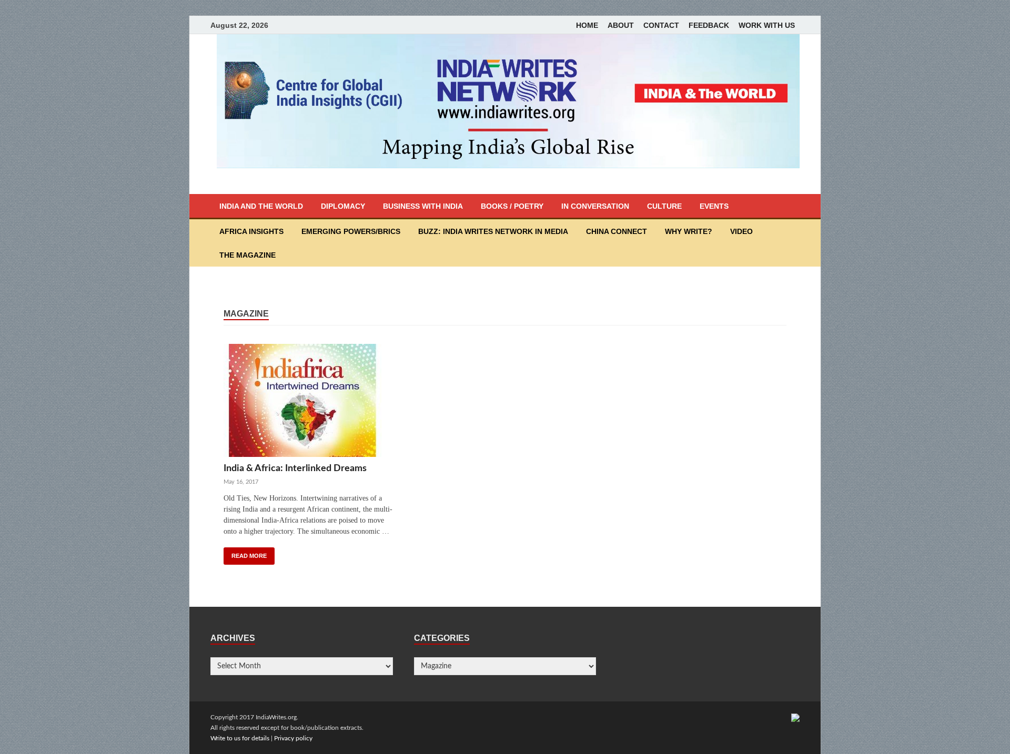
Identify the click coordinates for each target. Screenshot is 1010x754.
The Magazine (247, 255)
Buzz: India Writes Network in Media (493, 231)
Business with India (423, 206)
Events (714, 206)
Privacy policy (293, 738)
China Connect (616, 231)
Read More (249, 556)
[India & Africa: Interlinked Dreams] (311, 403)
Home (587, 25)
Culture (664, 206)
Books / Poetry (512, 206)
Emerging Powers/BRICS (350, 231)
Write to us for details (239, 738)
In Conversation (595, 206)
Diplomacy (343, 206)
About (621, 25)
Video (741, 231)
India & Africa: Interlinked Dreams (295, 468)
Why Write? (688, 231)
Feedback (709, 25)
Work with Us (767, 25)
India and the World (261, 206)
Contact (661, 25)
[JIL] (795, 717)
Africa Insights (251, 231)
